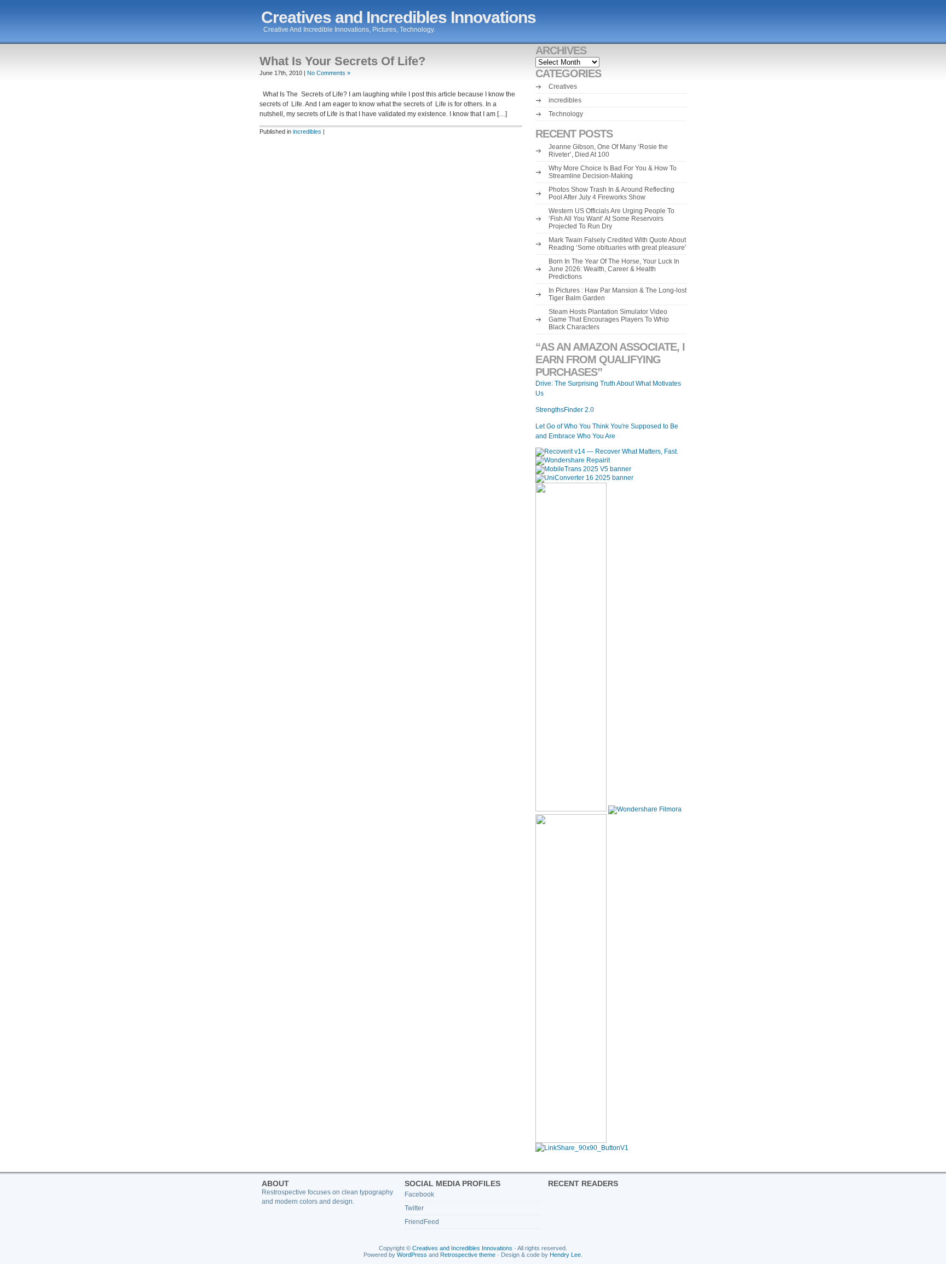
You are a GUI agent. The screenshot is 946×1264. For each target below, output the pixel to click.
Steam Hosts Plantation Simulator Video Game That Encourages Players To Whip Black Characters (609, 319)
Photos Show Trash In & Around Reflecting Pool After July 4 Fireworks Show (611, 193)
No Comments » (328, 73)
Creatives (563, 86)
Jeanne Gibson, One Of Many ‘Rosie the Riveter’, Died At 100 (608, 150)
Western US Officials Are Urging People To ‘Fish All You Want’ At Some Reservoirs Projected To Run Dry (611, 218)
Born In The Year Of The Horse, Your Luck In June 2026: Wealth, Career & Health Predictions (614, 269)
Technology (566, 114)
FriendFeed (422, 1222)
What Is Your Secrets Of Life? (342, 61)
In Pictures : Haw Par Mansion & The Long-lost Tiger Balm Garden (618, 294)
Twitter (414, 1208)
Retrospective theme (467, 1254)
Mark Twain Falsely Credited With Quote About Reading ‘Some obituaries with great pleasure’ (618, 243)
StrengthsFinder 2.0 (564, 410)
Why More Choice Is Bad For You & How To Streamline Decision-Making (613, 172)
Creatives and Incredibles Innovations (398, 17)
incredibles (307, 131)
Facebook (419, 1194)
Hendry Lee (565, 1254)
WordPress (412, 1254)
